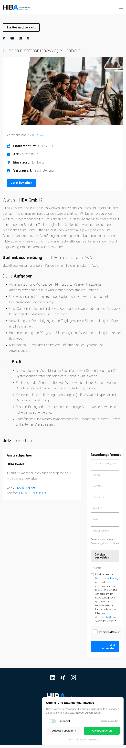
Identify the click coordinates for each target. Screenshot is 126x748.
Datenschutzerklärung (106, 578)
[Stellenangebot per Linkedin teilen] (20, 38)
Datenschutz (93, 740)
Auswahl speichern (64, 730)
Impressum (81, 740)
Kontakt (70, 740)
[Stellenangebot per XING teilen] (28, 38)
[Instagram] (73, 677)
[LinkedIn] (52, 677)
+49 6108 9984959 (32, 493)
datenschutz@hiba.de (106, 617)
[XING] (63, 677)
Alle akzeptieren (102, 730)
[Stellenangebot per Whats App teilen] (4, 38)
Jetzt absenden (108, 647)
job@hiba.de (26, 487)
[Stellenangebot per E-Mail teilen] (12, 38)
